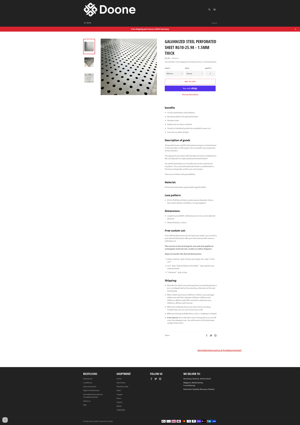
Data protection (89, 386)
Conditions (87, 382)
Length (167, 68)
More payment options (190, 94)
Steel (119, 390)
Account (214, 23)
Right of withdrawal (91, 390)
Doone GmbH (93, 421)
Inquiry (119, 402)
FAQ (84, 405)
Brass (119, 398)
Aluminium (121, 382)
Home (119, 378)
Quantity (208, 68)
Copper (120, 394)
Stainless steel (122, 386)
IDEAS (119, 406)
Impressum (87, 378)
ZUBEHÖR (121, 410)
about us (86, 401)
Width (187, 68)
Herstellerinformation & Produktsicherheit (219, 350)
